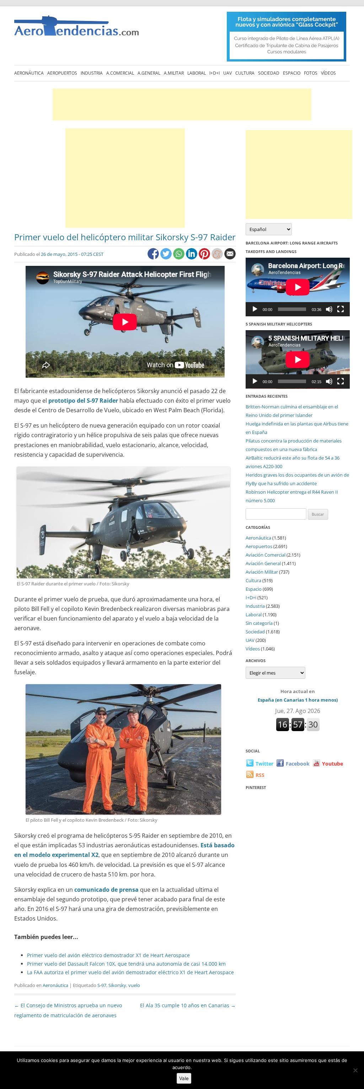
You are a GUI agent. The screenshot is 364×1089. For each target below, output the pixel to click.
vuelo (134, 985)
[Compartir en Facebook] (154, 257)
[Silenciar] (329, 309)
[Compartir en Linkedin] (192, 257)
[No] (355, 1070)
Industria (92, 73)
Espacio (291, 73)
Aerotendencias (76, 28)
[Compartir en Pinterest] (205, 257)
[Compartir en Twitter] (166, 257)
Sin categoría (259, 623)
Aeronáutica (29, 73)
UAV (227, 73)
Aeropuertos (62, 73)
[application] (298, 287)
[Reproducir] (254, 309)
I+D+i (214, 73)
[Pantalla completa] (340, 309)
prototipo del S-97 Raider (83, 400)
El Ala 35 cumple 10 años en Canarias (188, 1005)
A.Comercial (120, 73)
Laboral (196, 73)
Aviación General (263, 563)
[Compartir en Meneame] (218, 257)
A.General (149, 73)
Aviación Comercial (265, 555)
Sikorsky (117, 985)
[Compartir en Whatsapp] (179, 257)
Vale (184, 1078)
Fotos (310, 73)
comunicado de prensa (106, 890)
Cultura (245, 73)
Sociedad (268, 73)
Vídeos (328, 73)
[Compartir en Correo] (230, 257)
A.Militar (174, 73)
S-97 (101, 985)
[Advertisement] (182, 104)
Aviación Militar (262, 572)
